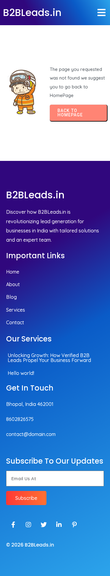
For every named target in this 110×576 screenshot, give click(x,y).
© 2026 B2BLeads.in (30, 544)
